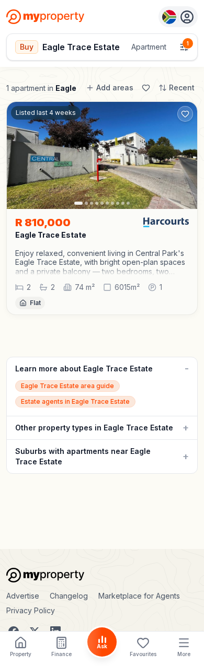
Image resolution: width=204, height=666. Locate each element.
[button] (102, 262)
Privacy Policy (30, 610)
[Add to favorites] (185, 114)
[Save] (146, 87)
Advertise (22, 595)
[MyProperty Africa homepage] (102, 575)
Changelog (69, 595)
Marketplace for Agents (139, 595)
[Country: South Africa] (178, 16)
